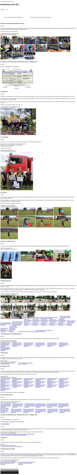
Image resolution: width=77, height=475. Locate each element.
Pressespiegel (21, 392)
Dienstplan (8, 66)
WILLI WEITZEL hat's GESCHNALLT (30, 455)
